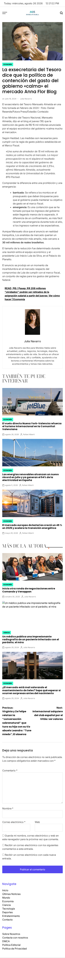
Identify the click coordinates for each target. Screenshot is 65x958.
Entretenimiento (11, 915)
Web (37, 822)
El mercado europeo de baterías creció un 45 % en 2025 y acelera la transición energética (32, 526)
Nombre (7, 808)
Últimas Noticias (11, 893)
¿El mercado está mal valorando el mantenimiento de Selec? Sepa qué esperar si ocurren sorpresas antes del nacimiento (31, 690)
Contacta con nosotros (15, 937)
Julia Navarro (26, 99)
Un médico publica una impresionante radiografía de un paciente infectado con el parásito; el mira (30, 639)
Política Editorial (11, 944)
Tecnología (8, 908)
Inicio (5, 890)
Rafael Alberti (29, 434)
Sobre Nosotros (11, 933)
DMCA (6, 941)
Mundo (6, 897)
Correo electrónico (13, 822)
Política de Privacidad (14, 948)
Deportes (7, 912)
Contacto (7, 919)
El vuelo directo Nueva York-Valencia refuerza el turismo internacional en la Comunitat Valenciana (32, 426)
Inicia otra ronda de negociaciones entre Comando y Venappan (28, 590)
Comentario (9, 770)
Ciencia (6, 632)
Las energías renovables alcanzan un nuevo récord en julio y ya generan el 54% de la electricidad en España (30, 477)
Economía (7, 64)
